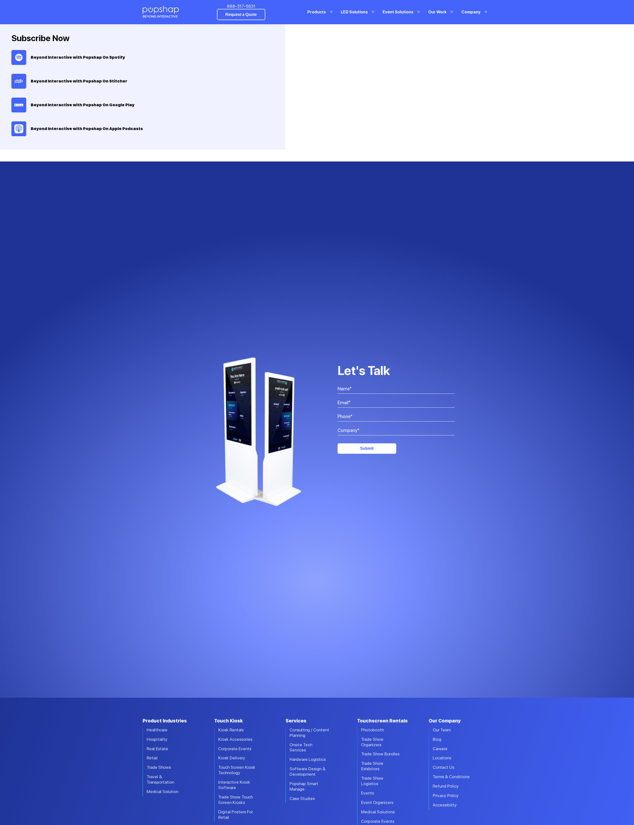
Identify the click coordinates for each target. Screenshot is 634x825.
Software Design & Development (307, 771)
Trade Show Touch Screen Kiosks (235, 799)
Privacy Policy (446, 795)
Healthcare (157, 729)
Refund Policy (446, 786)
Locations (442, 757)
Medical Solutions (378, 811)
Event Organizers (377, 802)
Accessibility (445, 804)
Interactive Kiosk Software (234, 784)
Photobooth (372, 729)
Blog (437, 739)
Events (367, 793)
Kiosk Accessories (235, 739)
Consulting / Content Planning (309, 732)
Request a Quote (241, 14)
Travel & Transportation (160, 779)
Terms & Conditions (451, 776)
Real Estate (157, 748)
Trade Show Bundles (380, 753)
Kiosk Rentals (231, 729)
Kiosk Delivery (231, 757)
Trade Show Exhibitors (372, 766)
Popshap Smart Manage (304, 786)
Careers (440, 748)
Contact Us (443, 767)
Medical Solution (162, 791)
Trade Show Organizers (372, 742)
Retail (152, 757)
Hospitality (157, 739)
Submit (366, 448)
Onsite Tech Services (301, 747)
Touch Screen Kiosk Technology (236, 770)
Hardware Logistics (308, 759)
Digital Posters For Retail (235, 814)
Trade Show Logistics (372, 780)
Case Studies (302, 798)
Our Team (442, 729)
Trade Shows (159, 767)
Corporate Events (234, 748)
